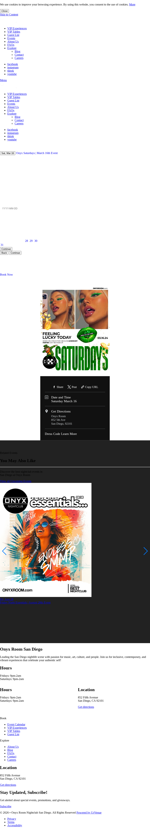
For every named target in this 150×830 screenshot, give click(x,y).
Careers (19, 57)
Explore (11, 48)
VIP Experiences (17, 28)
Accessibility (14, 825)
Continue (6, 249)
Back (4, 252)
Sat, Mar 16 (7, 153)
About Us (13, 41)
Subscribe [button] (5, 806)
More (132, 4)
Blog (17, 51)
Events (11, 38)
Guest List (13, 34)
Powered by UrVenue (89, 812)
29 (31, 240)
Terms (10, 822)
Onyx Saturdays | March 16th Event (37, 153)
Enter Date (6, 203)
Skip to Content (9, 14)
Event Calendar (16, 724)
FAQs (10, 44)
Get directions (86, 706)
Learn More (69, 434)
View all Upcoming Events (15, 481)
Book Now (6, 274)
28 (26, 240)
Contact (19, 54)
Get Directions (61, 411)
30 (35, 240)
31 (2, 244)
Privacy (11, 818)
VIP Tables (13, 31)
